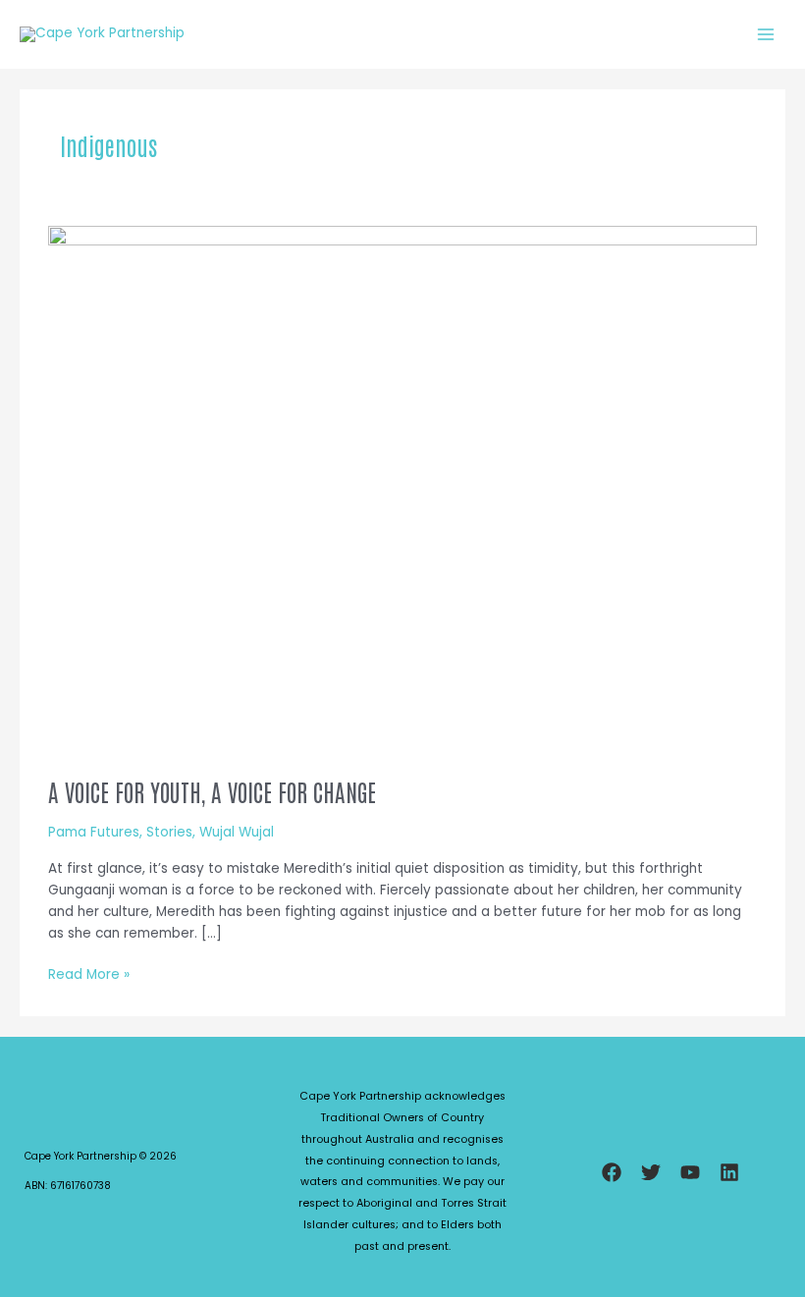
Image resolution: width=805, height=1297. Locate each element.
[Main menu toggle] (766, 34)
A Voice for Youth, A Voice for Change (212, 791)
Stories (169, 832)
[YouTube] (690, 1172)
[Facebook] (611, 1172)
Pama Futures (93, 832)
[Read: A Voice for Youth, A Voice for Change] (402, 491)
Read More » (89, 975)
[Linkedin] (729, 1172)
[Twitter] (651, 1172)
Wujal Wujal (236, 832)
